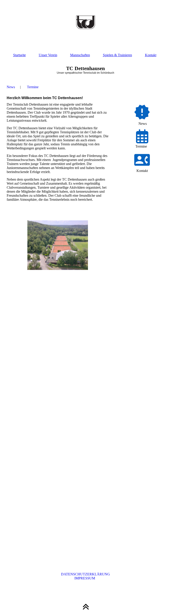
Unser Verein (48, 55)
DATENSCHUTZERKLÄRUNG (85, 574)
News (11, 87)
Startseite (19, 55)
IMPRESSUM (85, 578)
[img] (85, 22)
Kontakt (150, 55)
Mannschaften (80, 55)
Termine (33, 87)
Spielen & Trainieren (117, 55)
